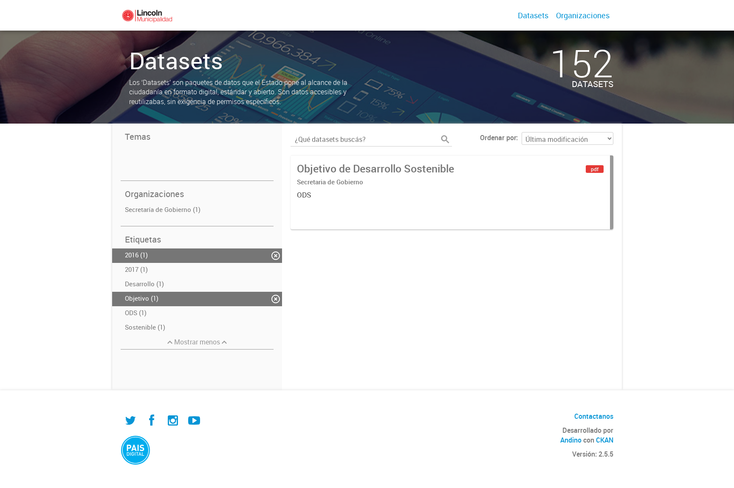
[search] (445, 139)
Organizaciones (583, 15)
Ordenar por (498, 137)
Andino (571, 440)
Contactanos (593, 416)
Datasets (533, 15)
